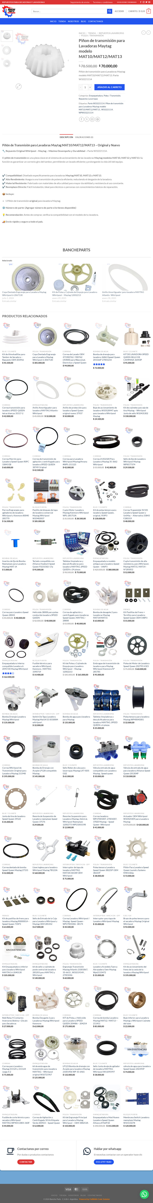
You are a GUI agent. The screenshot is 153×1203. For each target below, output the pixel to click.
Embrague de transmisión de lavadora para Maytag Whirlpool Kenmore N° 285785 (106, 667)
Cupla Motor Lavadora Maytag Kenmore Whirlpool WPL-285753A (76, 513)
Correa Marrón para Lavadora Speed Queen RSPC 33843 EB (15, 462)
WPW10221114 (86, 112)
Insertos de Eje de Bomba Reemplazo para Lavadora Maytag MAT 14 (14, 564)
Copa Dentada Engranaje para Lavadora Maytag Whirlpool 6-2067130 (44, 357)
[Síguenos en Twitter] (146, 2)
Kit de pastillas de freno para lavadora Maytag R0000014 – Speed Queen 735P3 (15, 921)
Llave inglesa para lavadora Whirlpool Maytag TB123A (45, 868)
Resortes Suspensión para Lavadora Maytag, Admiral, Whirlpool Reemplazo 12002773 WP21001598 (75, 820)
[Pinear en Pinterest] (97, 119)
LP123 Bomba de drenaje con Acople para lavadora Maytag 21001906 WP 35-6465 (76, 1069)
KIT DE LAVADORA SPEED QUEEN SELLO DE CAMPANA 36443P (136, 357)
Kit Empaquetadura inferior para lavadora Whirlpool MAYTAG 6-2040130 (15, 969)
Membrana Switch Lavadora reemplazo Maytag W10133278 (136, 1120)
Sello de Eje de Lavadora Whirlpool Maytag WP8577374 (134, 462)
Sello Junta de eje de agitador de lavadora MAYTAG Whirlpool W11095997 (106, 1069)
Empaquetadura (96, 95)
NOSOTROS (73, 21)
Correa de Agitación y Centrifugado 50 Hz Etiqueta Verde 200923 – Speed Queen (46, 1120)
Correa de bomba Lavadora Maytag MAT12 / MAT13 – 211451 (105, 1020)
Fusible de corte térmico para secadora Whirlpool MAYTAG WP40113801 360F (16, 1120)
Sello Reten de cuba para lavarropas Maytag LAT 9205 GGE (76, 770)
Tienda (92, 33)
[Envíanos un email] (149, 2)
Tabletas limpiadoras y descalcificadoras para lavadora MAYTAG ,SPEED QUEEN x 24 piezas (75, 565)
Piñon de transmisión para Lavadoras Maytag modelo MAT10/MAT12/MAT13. (101, 106)
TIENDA (62, 21)
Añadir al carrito (109, 87)
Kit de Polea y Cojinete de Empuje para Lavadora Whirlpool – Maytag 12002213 (75, 667)
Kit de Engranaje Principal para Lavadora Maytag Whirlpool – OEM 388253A (75, 1120)
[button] (144, 1194)
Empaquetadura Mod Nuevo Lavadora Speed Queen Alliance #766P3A (106, 1120)
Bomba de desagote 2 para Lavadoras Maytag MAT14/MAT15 (105, 615)
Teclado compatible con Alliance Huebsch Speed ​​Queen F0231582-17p (44, 564)
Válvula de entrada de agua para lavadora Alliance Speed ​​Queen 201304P (137, 770)
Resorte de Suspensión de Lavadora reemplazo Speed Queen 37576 (45, 819)
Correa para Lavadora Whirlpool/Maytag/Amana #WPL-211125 (75, 462)
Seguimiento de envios (79, 2)
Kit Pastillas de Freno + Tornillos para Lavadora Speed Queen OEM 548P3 (135, 615)
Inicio (82, 33)
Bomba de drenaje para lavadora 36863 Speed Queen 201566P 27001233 (106, 357)
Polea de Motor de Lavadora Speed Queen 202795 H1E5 (136, 664)
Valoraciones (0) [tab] (84, 137)
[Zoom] (19, 86)
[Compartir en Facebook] (81, 119)
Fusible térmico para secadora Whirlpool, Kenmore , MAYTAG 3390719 (42, 667)
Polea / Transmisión (92, 35)
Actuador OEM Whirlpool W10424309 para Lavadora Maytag (136, 819)
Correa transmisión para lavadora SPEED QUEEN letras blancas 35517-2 (13, 410)
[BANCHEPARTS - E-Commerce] (14, 11)
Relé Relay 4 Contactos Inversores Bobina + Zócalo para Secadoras (14, 1020)
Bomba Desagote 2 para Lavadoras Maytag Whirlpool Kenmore (46, 1020)
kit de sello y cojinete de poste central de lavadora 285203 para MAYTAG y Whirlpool (44, 970)
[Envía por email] (92, 119)
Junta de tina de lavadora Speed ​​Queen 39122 (13, 817)
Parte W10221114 (96, 103)
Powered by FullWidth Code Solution (94, 1199)
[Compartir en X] (86, 119)
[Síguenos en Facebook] (141, 2)
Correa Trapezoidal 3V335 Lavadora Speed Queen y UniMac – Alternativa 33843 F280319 (136, 514)
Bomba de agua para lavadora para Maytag (76, 718)
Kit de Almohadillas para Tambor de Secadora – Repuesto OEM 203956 (13, 357)
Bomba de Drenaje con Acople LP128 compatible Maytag (44, 770)
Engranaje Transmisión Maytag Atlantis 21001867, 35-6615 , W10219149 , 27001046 (75, 970)
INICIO (53, 21)
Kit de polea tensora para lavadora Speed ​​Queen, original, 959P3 (104, 513)
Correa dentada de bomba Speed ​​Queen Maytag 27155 (15, 868)
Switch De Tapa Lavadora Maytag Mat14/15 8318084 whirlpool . (45, 719)
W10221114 (107, 109)
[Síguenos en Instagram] (143, 2)
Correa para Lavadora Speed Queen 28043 (15, 613)
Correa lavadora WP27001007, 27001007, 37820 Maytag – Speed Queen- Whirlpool (105, 820)
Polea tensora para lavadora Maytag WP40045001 (136, 718)
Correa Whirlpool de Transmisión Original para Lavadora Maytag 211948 (14, 770)
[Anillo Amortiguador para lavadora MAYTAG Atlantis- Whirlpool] (125, 277)
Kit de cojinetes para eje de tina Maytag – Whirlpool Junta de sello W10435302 (135, 410)
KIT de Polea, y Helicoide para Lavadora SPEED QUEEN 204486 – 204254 (75, 1020)
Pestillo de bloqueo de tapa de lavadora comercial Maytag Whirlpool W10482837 (45, 514)
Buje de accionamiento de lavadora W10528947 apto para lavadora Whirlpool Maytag (105, 411)
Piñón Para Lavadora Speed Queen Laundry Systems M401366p (136, 870)
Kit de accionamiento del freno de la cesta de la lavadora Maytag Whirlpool (136, 969)
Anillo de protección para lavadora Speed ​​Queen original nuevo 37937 (74, 410)
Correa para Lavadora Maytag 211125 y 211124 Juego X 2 (14, 1069)
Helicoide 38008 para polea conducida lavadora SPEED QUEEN (45, 615)
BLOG (83, 21)
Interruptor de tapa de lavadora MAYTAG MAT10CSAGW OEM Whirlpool (73, 871)
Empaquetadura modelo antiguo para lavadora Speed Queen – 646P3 (106, 564)
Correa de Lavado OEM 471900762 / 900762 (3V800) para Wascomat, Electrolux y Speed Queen (74, 358)
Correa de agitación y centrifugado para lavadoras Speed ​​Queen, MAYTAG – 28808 (76, 616)
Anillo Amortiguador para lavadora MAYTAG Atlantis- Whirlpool (45, 410)
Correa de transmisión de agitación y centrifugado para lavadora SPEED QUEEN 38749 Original (46, 463)
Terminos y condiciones (103, 2)
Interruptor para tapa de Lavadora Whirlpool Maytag (106, 919)
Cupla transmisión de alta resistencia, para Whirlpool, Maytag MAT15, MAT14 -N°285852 (136, 565)
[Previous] (19, 60)
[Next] (69, 60)
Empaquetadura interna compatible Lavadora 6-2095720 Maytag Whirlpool (15, 666)
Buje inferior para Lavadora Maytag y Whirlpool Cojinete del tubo (136, 1020)
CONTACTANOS (95, 21)
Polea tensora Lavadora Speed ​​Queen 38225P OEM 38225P (105, 870)
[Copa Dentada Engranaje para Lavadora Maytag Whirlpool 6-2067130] (25, 277)
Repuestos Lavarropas (111, 33)
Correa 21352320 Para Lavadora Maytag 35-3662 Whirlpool (105, 462)
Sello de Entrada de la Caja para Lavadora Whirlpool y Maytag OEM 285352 (45, 921)
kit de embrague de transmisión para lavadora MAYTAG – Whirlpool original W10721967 (45, 1070)
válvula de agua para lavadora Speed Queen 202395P (137, 1067)
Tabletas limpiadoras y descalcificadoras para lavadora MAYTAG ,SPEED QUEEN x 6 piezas (105, 720)
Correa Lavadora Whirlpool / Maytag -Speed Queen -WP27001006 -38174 (76, 921)
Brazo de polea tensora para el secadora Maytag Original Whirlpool (136, 921)
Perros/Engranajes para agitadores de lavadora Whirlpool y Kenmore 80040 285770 (15, 514)
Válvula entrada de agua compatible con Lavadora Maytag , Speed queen (104, 770)
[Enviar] (109, 11)
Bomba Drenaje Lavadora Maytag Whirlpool (14, 718)
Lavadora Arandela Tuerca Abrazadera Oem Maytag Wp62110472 (105, 969)
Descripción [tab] (66, 137)
